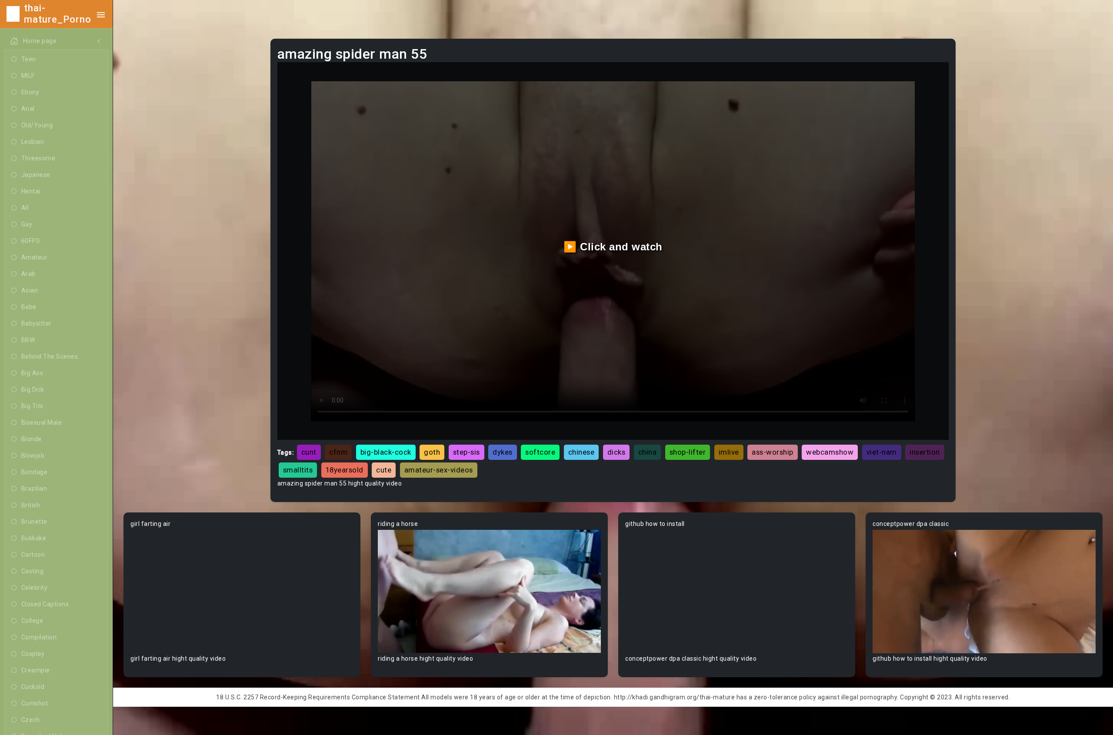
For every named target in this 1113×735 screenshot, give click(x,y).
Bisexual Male (41, 422)
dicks (616, 452)
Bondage (34, 472)
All (25, 207)
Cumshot (34, 703)
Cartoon (33, 554)
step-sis (466, 452)
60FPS (30, 240)
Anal (28, 108)
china (647, 452)
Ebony (30, 92)
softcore (540, 452)
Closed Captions (45, 604)
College (32, 620)
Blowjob (33, 455)
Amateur (34, 257)
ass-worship (772, 452)
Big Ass (32, 372)
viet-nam (881, 452)
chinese (581, 452)
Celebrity (34, 587)
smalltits (298, 470)
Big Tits (32, 405)
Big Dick (32, 389)
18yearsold (344, 470)
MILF (28, 75)
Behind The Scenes (49, 356)
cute (383, 470)
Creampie (35, 670)
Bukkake (34, 538)
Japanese (35, 174)
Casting (32, 571)
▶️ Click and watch (613, 247)
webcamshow (829, 452)
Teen (28, 59)
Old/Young (37, 125)
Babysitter (36, 323)
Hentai (30, 191)
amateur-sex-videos (438, 470)
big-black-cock (385, 452)
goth (432, 452)
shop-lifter (688, 452)
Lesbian (32, 141)
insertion (925, 452)
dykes (503, 452)
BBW (28, 339)
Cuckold (33, 686)
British (30, 505)
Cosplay (33, 653)
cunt (309, 452)
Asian (29, 290)
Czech (30, 719)
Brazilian (34, 488)
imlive (729, 452)
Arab (28, 273)
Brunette (34, 521)
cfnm (338, 452)
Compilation (39, 637)
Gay (27, 224)
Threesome (38, 158)
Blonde (31, 439)
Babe (29, 306)
